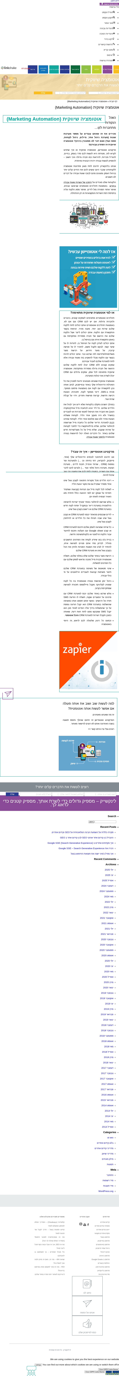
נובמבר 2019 (107, 993)
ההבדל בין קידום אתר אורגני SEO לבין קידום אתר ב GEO (86, 837)
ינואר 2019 (108, 1020)
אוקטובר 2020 (106, 945)
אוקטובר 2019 (106, 998)
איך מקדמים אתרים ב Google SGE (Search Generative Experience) (80, 843)
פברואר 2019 (107, 1014)
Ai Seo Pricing (107, 69)
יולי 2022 (109, 902)
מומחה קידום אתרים (102, 1226)
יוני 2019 (109, 1003)
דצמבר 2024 (107, 886)
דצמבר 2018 (107, 1025)
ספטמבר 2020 (106, 950)
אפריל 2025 (107, 880)
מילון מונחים (107, 1159)
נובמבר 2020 (107, 939)
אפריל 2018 (107, 1052)
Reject (109, 1372)
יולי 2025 (109, 870)
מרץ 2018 (108, 1057)
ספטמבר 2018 (106, 1036)
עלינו (86, 69)
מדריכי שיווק (107, 1153)
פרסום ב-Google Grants (101, 1259)
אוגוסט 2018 (107, 1041)
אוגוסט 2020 (107, 955)
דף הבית (113, 101)
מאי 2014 (108, 1121)
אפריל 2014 (107, 1127)
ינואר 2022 (108, 912)
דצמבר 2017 (107, 1068)
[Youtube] (85, 1225)
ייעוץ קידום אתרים (103, 1230)
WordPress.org (105, 1191)
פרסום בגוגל (75, 69)
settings (38, 1365)
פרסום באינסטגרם (103, 1244)
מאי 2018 (108, 1046)
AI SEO (96, 69)
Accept (115, 1372)
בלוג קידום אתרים (43, 69)
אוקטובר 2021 (106, 918)
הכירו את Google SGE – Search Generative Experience (86, 848)
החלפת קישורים (104, 1263)
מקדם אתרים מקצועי (102, 1233)
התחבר (110, 1175)
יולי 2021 (109, 928)
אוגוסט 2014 (107, 1105)
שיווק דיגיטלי (105, 1252)
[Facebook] (88, 1225)
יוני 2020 (109, 966)
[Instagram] (81, 1225)
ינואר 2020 (108, 987)
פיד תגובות (108, 1186)
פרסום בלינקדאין (103, 1271)
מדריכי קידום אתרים (104, 1148)
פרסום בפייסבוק (54, 69)
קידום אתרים (105, 1222)
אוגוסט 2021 (107, 923)
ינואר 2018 (108, 1062)
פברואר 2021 (107, 934)
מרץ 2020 (108, 982)
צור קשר (32, 69)
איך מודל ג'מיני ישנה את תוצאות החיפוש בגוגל (92, 853)
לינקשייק (66, 1350)
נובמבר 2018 (107, 1030)
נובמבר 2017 (107, 1073)
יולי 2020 (109, 961)
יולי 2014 (109, 1111)
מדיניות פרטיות (104, 1274)
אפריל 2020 (107, 977)
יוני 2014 (109, 1116)
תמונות (110, 1164)
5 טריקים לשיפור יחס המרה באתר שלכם (49, 1274)
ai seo (110, 1137)
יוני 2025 (109, 875)
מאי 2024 (108, 896)
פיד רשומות (108, 1180)
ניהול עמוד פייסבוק (103, 1248)
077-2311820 (25, 68)
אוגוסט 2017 (107, 1084)
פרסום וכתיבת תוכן (103, 1267)
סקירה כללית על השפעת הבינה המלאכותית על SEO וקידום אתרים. (82, 832)
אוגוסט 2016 (107, 1095)
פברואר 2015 (107, 1100)
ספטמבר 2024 (106, 891)
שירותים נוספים (64, 69)
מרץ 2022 (108, 907)
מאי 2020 (108, 971)
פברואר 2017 (107, 1089)
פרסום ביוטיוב (104, 1256)
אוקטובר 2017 (106, 1078)
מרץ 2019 (108, 1009)
